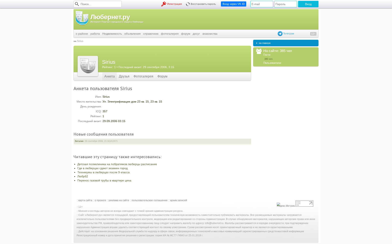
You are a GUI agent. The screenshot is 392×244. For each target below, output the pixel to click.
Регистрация (174, 4)
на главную (265, 43)
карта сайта (85, 200)
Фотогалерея (143, 76)
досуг (196, 33)
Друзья (124, 76)
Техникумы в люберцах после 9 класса (103, 172)
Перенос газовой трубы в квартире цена (104, 180)
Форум (162, 76)
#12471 (114, 141)
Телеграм (288, 33)
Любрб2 (82, 176)
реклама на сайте (119, 200)
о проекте (100, 200)
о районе (82, 33)
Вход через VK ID (234, 4)
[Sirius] (88, 66)
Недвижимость (112, 33)
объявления (132, 33)
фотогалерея (170, 33)
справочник (150, 33)
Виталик (79, 141)
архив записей (178, 200)
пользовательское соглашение (150, 200)
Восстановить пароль (203, 4)
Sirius (80, 41)
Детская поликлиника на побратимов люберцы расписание (117, 164)
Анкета (109, 76)
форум (185, 33)
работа (95, 33)
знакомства (209, 33)
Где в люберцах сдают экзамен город (102, 168)
